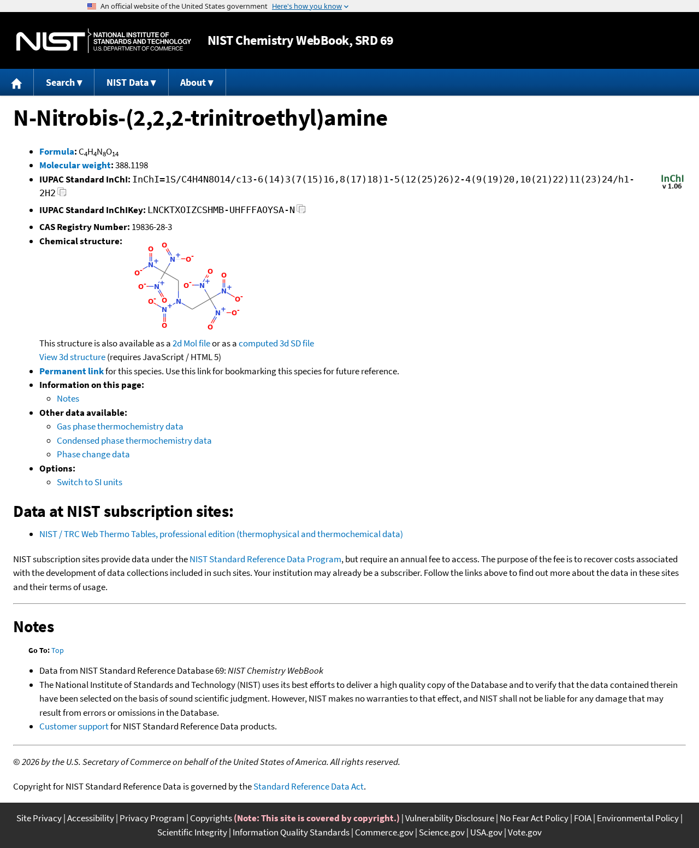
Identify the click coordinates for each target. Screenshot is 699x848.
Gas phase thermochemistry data (120, 426)
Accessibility (90, 818)
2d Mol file (191, 343)
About (193, 82)
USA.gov (486, 832)
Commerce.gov (384, 832)
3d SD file (297, 343)
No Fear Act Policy (534, 818)
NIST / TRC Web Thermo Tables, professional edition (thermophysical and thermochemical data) (221, 534)
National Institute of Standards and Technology (103, 40)
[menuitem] (17, 82)
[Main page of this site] (17, 82)
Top (57, 650)
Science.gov (442, 832)
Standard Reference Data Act (308, 786)
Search (60, 82)
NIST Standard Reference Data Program (265, 559)
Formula (56, 151)
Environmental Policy (638, 818)
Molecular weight (75, 165)
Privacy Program (152, 818)
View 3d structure (72, 357)
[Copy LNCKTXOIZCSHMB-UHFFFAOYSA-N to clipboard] (301, 211)
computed (258, 343)
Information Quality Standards (291, 832)
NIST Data (127, 82)
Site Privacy (39, 818)
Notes (68, 398)
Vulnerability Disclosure (449, 818)
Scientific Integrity (192, 832)
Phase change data (93, 454)
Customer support (74, 726)
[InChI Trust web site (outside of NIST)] (672, 188)
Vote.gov (525, 832)
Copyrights (211, 818)
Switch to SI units (89, 482)
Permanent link (71, 371)
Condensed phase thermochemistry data (134, 440)
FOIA (582, 818)
